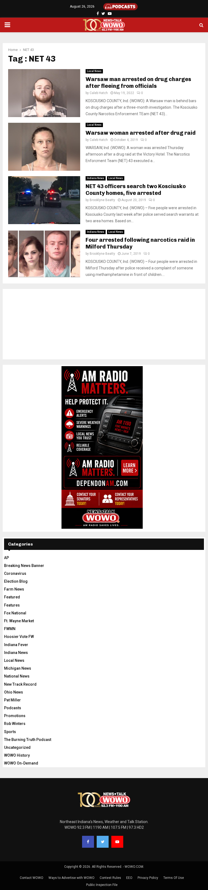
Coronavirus (15, 573)
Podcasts (12, 708)
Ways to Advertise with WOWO (71, 878)
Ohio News (13, 692)
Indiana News (95, 178)
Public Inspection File (102, 885)
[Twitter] (103, 842)
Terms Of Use (173, 878)
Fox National (15, 613)
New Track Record (20, 684)
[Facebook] (88, 842)
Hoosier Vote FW (19, 636)
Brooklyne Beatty (102, 200)
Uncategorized (17, 747)
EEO (129, 878)
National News (17, 676)
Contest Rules (110, 878)
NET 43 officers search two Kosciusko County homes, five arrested (136, 189)
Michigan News (17, 668)
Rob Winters (14, 723)
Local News (94, 71)
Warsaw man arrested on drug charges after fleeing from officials (138, 82)
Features (12, 605)
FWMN (9, 629)
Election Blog (16, 581)
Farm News (14, 589)
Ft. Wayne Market (19, 621)
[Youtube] (117, 842)
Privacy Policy (148, 878)
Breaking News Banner (24, 565)
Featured (12, 597)
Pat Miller (12, 700)
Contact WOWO (31, 878)
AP (6, 558)
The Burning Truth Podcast (27, 739)
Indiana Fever (16, 645)
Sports (10, 732)
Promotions (14, 716)
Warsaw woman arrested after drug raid (141, 133)
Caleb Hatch (99, 93)
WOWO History (17, 755)
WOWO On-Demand (21, 763)
